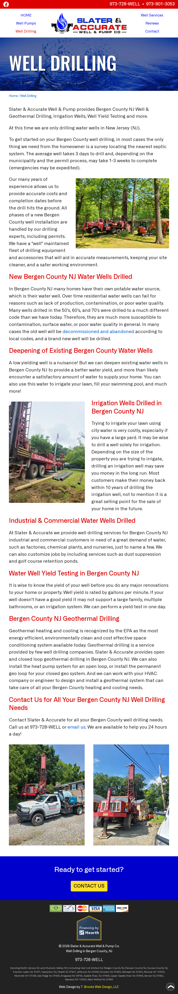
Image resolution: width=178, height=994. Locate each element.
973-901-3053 (160, 4)
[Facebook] (6, 4)
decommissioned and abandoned (98, 332)
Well (26, 23)
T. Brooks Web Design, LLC (100, 987)
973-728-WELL (125, 4)
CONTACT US (89, 886)
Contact (152, 31)
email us (77, 727)
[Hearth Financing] (89, 928)
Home (13, 96)
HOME (26, 15)
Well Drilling (28, 96)
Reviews (152, 23)
